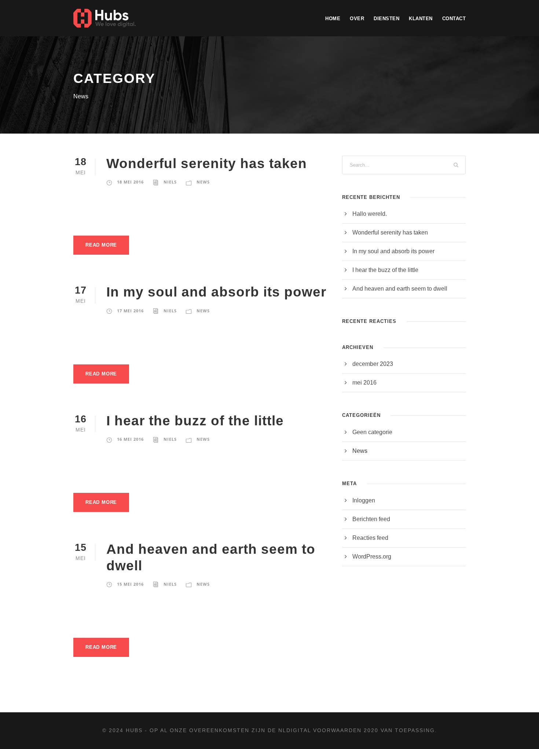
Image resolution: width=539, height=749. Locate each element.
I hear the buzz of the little (195, 420)
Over (357, 18)
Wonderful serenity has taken (206, 163)
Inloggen (363, 500)
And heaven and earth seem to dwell (399, 289)
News (203, 182)
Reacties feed (370, 538)
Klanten (421, 18)
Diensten (386, 18)
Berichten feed (371, 519)
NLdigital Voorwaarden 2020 (328, 730)
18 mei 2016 (130, 182)
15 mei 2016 (130, 584)
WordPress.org (371, 556)
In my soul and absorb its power (216, 291)
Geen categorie (372, 432)
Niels (170, 182)
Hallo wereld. (369, 214)
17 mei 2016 (130, 310)
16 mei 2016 (130, 439)
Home (332, 18)
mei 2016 (364, 382)
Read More (101, 245)
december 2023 (372, 364)
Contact (454, 18)
